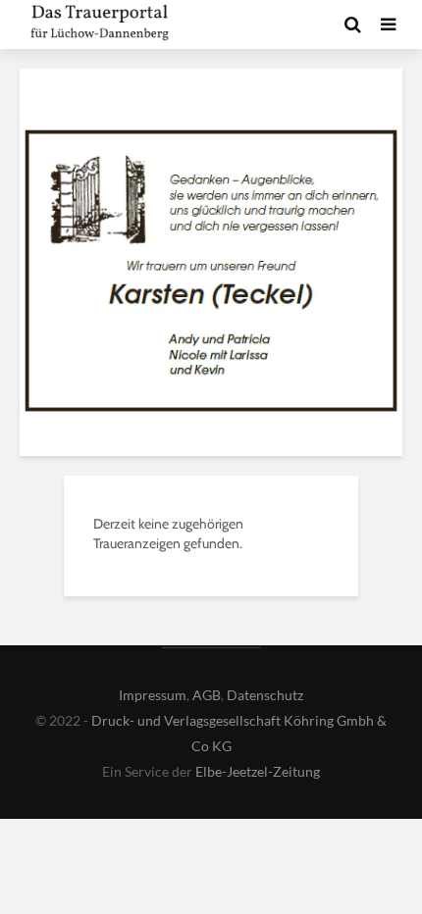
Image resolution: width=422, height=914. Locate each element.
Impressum (152, 694)
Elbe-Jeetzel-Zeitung (257, 771)
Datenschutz (265, 694)
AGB (206, 694)
